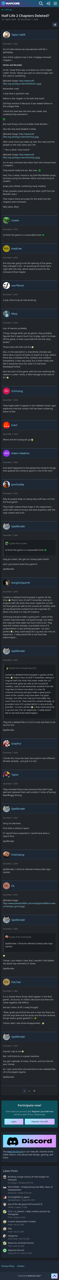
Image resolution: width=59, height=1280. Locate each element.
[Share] (55, 24)
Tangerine (13, 1235)
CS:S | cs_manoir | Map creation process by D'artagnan (29, 1213)
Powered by (29, 1276)
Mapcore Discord (16, 1250)
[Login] (48, 3)
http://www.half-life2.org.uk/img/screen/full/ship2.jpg (21, 156)
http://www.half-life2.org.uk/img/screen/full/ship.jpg (20, 135)
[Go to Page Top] (54, 1276)
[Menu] (55, 3)
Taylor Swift (10, 19)
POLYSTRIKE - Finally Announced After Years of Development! (30, 1188)
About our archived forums (21, 1243)
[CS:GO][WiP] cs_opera (18, 1197)
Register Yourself (40, 1121)
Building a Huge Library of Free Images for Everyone (28, 1178)
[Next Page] (34, 1091)
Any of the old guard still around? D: (25, 1204)
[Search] (41, 3)
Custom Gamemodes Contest (22, 1221)
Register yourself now (42, 1111)
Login (13, 1121)
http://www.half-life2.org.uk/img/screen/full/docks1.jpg (21, 82)
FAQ (10, 1228)
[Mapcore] (10, 3)
